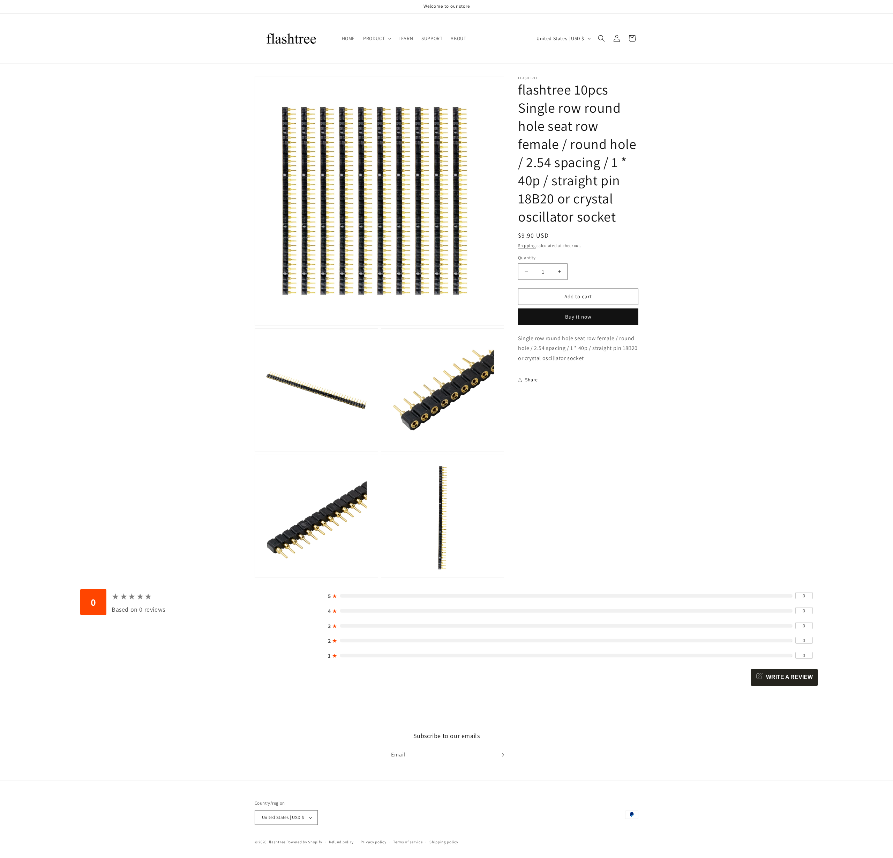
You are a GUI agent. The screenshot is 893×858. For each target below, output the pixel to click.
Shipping (527, 245)
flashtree (277, 842)
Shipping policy (443, 842)
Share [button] (531, 380)
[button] (376, 38)
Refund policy (341, 842)
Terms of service (407, 842)
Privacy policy (374, 842)
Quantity (526, 258)
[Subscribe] (501, 755)
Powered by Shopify (304, 842)
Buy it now (578, 316)
